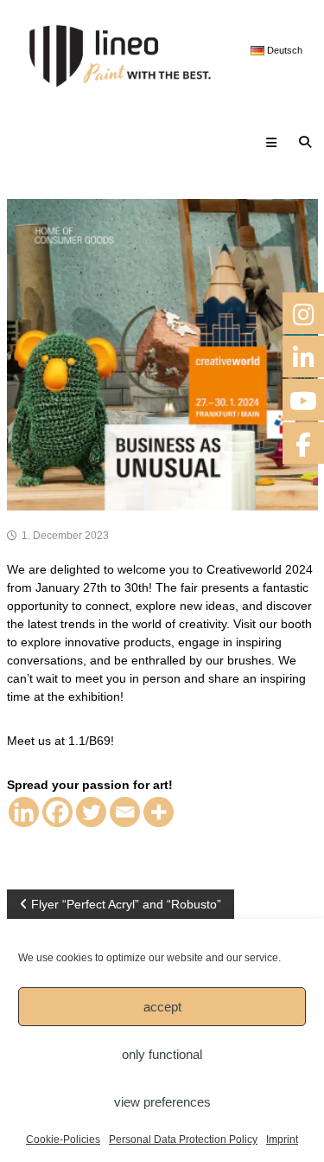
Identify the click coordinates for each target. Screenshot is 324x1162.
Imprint (282, 1139)
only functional (162, 1054)
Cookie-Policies (63, 1139)
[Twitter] (91, 812)
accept (162, 1006)
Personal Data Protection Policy (183, 1139)
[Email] (125, 812)
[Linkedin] (24, 812)
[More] (158, 812)
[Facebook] (57, 812)
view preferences (162, 1102)
